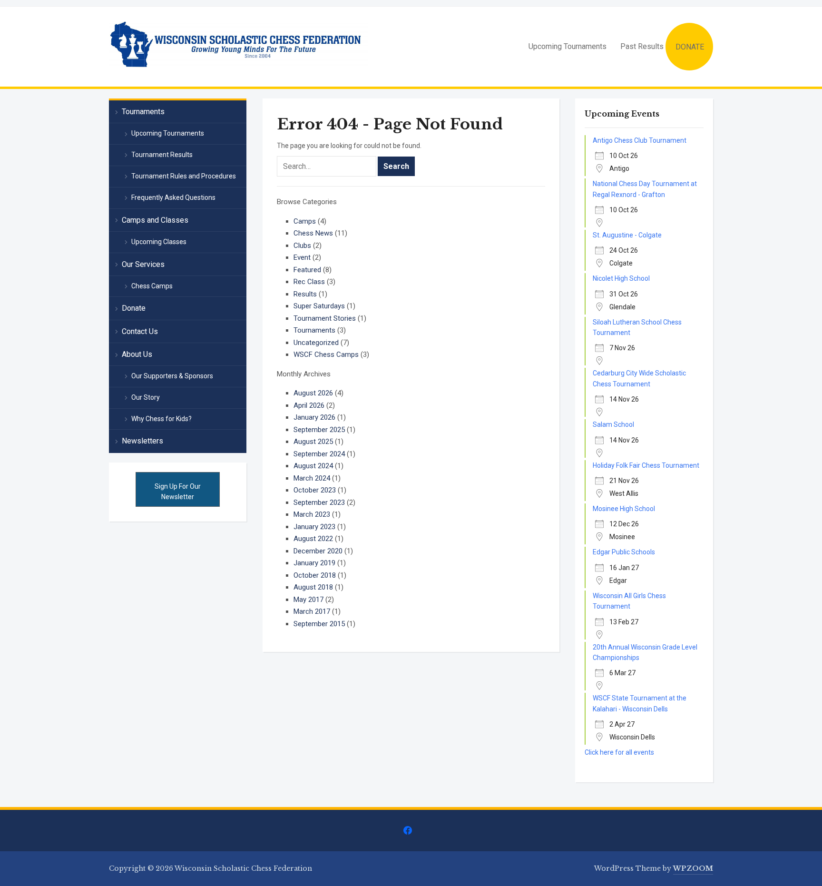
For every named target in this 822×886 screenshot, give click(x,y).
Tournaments (314, 330)
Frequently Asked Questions (173, 197)
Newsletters (142, 440)
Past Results (642, 46)
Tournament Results (162, 154)
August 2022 (313, 538)
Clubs (302, 245)
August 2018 (313, 587)
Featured (307, 270)
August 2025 (313, 441)
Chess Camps (152, 286)
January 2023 (314, 526)
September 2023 (319, 502)
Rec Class (309, 281)
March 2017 (312, 611)
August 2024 (313, 466)
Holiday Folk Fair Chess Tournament (646, 465)
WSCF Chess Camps (326, 354)
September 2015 (319, 624)
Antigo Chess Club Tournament (639, 140)
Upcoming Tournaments (567, 46)
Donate (134, 308)
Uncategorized (316, 342)
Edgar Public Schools (624, 552)
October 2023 (315, 490)
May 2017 (308, 599)
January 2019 (314, 563)
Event (302, 257)
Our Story (145, 397)
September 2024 (319, 454)
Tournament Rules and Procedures (183, 176)
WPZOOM (693, 868)
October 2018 (315, 575)
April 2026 (309, 405)
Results (305, 294)
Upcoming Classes (158, 242)
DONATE (689, 46)
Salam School (613, 424)
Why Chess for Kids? (161, 419)
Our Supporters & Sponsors (172, 376)
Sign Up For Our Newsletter (178, 491)
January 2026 (314, 417)
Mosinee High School (624, 508)
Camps (305, 221)
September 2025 (319, 429)
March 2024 (312, 478)
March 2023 (312, 514)
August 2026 (313, 393)
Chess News (313, 233)
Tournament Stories (325, 318)
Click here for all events (619, 752)
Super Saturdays (319, 306)
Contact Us (140, 331)
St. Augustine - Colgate (627, 235)
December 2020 (318, 551)
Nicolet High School (621, 278)
